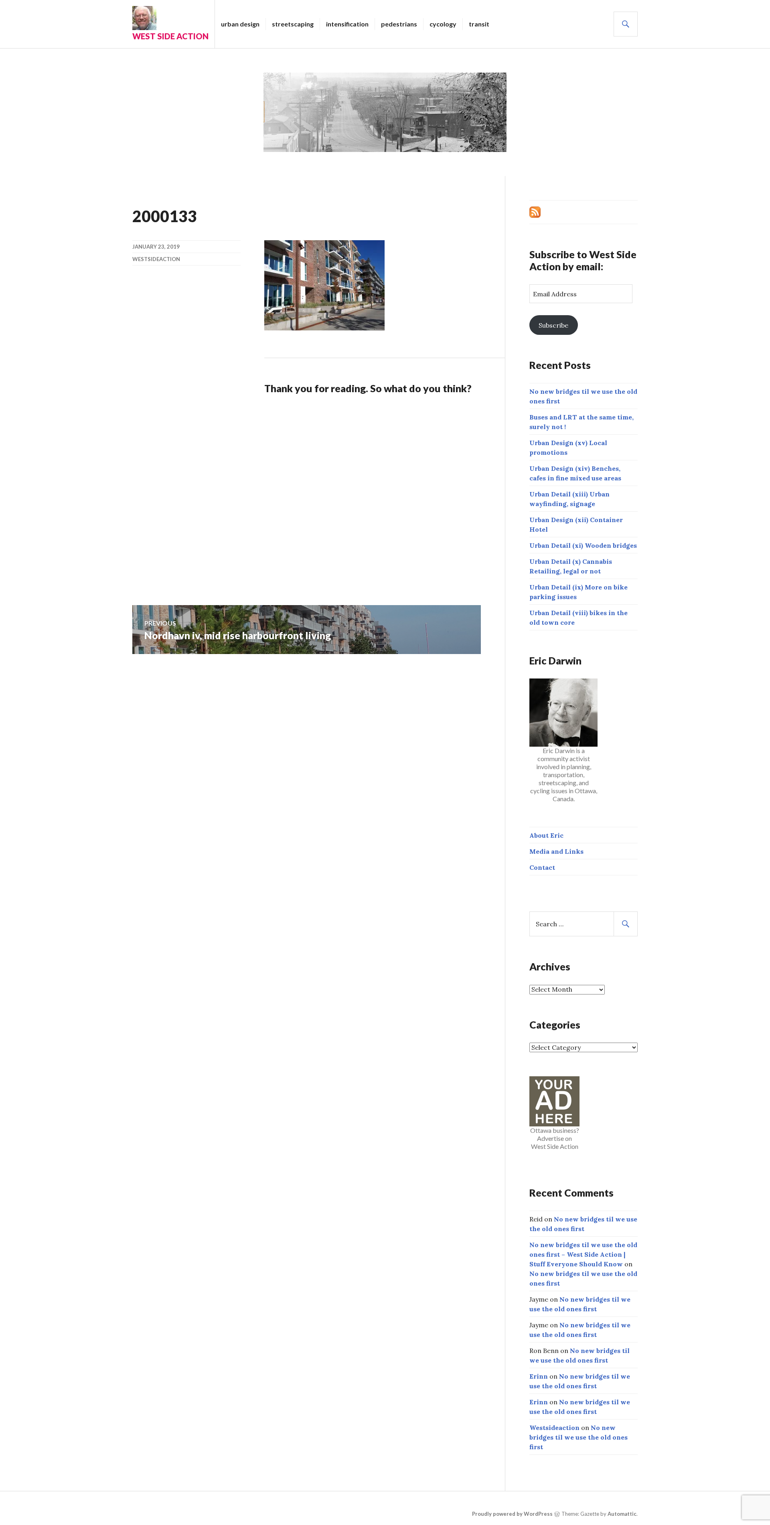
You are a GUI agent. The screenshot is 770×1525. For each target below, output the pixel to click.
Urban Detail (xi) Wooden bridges (583, 545)
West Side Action (170, 36)
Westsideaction (156, 259)
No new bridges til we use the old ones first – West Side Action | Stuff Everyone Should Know (583, 1254)
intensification (347, 24)
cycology (443, 24)
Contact (542, 867)
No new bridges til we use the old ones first (578, 1437)
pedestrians (399, 24)
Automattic (622, 1514)
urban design (240, 24)
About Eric (546, 835)
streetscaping (293, 24)
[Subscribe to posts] (535, 211)
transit (479, 24)
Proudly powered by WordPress (512, 1514)
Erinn (538, 1376)
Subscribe (553, 325)
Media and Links (556, 851)
